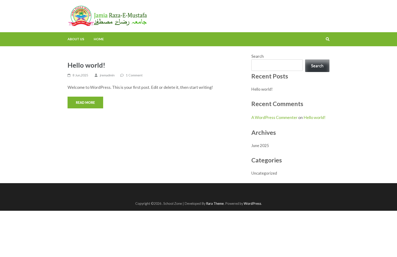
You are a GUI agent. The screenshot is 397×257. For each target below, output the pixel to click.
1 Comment (134, 75)
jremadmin (107, 75)
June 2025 (260, 145)
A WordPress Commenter (274, 117)
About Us (76, 39)
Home (99, 39)
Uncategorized (264, 173)
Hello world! (86, 65)
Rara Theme (215, 203)
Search (257, 56)
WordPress (252, 203)
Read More (85, 102)
